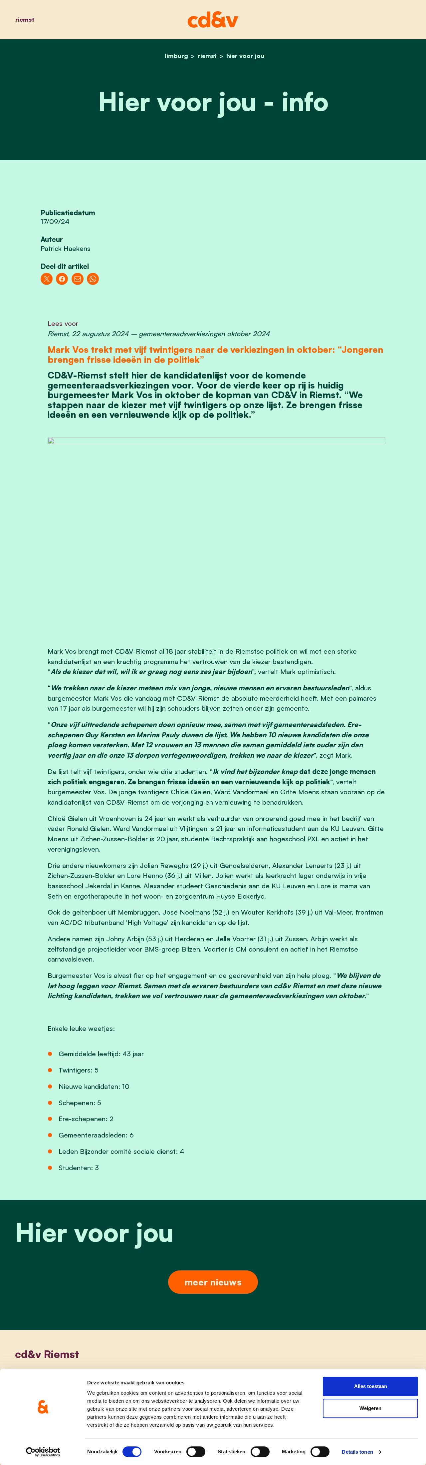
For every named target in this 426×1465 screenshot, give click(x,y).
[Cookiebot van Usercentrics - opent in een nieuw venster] (43, 1452)
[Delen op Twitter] (47, 279)
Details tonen (357, 1452)
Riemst (24, 19)
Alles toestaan (370, 1386)
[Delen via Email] (78, 279)
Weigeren (370, 1408)
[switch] (195, 1451)
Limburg (176, 55)
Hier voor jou (245, 55)
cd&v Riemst (47, 1354)
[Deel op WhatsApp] (93, 279)
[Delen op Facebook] (62, 279)
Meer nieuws (213, 1282)
